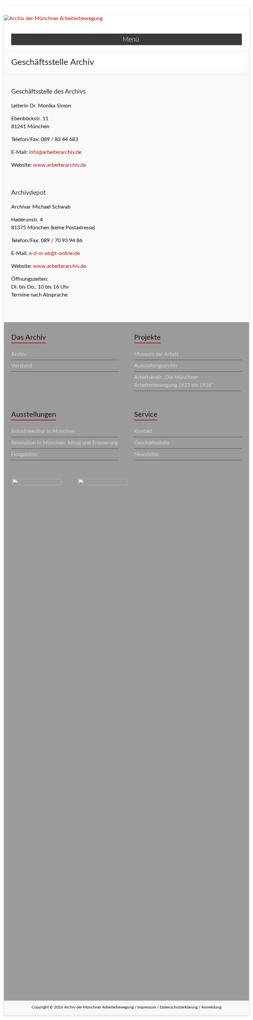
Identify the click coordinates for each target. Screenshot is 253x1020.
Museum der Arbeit (156, 354)
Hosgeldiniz (24, 454)
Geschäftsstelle (151, 442)
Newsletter (146, 454)
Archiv (18, 354)
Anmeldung (211, 1007)
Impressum (146, 1007)
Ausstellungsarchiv (156, 365)
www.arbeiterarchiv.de (59, 165)
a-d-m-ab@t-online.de (54, 253)
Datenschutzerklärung (179, 1007)
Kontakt (143, 431)
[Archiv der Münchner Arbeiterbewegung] (53, 18)
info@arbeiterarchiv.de (55, 152)
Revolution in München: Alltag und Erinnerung (64, 442)
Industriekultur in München (42, 431)
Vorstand (21, 365)
